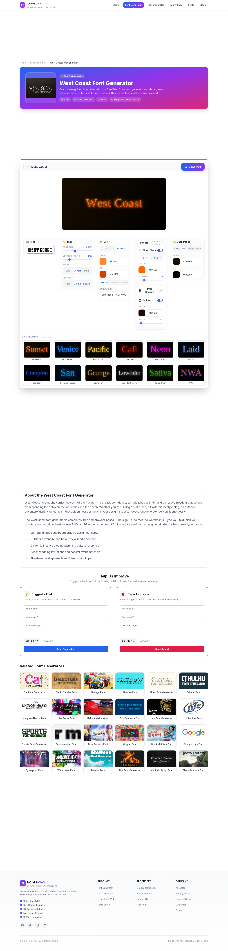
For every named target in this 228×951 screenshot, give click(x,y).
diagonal (123, 282)
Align (66, 265)
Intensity (151, 276)
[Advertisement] (114, 33)
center (77, 270)
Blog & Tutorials (145, 893)
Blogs (203, 5)
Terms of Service (184, 899)
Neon (156, 258)
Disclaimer (181, 904)
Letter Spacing (77, 256)
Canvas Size (106, 289)
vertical (104, 282)
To (101, 268)
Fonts (191, 5)
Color (142, 263)
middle (77, 283)
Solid (107, 248)
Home (116, 5)
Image (191, 248)
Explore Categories (146, 888)
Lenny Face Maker (107, 899)
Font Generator (133, 5)
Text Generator (156, 5)
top (68, 283)
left (68, 270)
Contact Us (142, 899)
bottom (86, 283)
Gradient (121, 248)
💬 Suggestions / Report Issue (125, 99)
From (102, 255)
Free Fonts (142, 904)
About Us (180, 888)
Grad (184, 248)
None (198, 248)
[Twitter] (30, 925)
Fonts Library (104, 904)
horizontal (114, 282)
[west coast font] (40, 250)
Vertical (68, 278)
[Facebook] (22, 925)
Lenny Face (176, 5)
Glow (145, 258)
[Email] (45, 925)
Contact (179, 910)
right (86, 270)
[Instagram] (37, 925)
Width (151, 320)
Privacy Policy (183, 893)
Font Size (77, 247)
